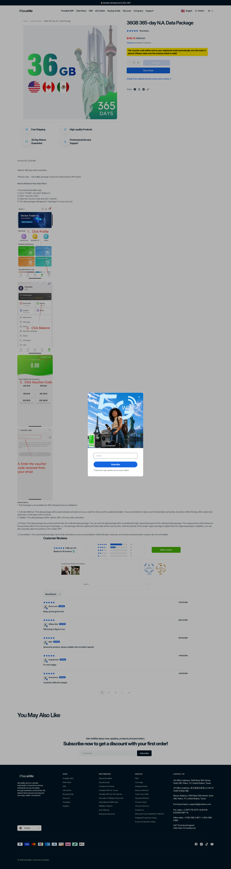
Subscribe (115, 464)
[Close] (139, 397)
